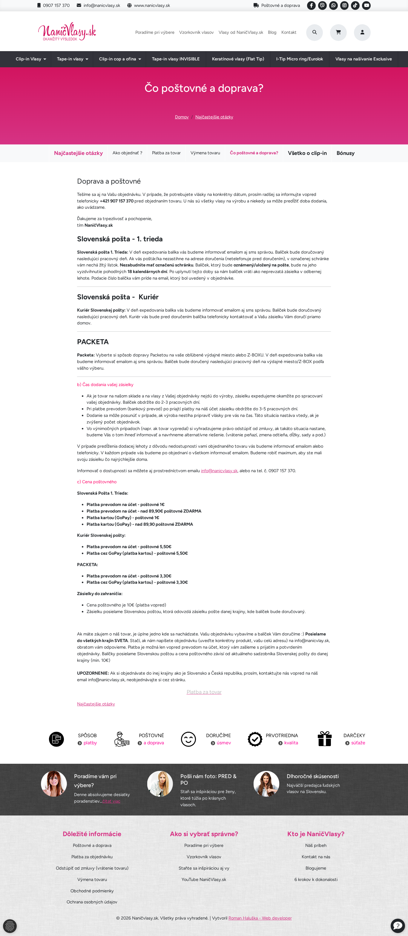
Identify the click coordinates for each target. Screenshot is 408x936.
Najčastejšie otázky (214, 117)
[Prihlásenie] (362, 32)
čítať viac (111, 801)
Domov (182, 117)
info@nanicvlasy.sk (102, 5)
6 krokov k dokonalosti (316, 879)
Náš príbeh (315, 845)
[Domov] (67, 32)
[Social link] (311, 5)
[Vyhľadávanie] (314, 32)
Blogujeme (316, 868)
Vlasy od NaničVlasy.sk (241, 32)
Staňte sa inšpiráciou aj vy (204, 868)
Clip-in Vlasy (28, 59)
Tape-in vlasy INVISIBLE (176, 59)
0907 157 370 (56, 5)
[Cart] (338, 32)
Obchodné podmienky (92, 891)
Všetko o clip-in (307, 153)
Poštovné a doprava (280, 5)
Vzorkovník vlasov (196, 32)
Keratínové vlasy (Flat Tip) (238, 59)
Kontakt (289, 32)
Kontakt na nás (316, 856)
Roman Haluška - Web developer (260, 918)
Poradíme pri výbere (154, 32)
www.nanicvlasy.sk (152, 5)
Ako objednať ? (127, 153)
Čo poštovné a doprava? (254, 153)
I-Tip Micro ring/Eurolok (299, 59)
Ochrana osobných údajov (92, 902)
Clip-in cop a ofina (117, 59)
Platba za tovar (166, 153)
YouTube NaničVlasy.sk (204, 879)
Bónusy (346, 153)
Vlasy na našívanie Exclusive (363, 59)
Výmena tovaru (205, 153)
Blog (272, 32)
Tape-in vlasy (70, 59)
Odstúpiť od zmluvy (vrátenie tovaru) (92, 868)
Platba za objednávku (92, 856)
